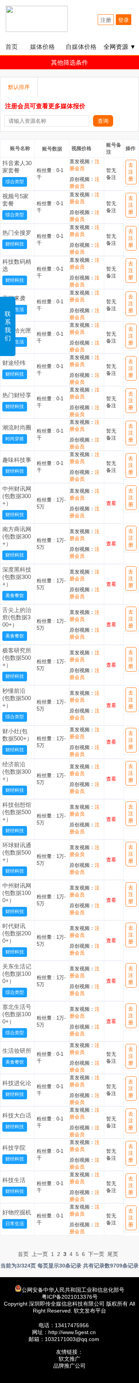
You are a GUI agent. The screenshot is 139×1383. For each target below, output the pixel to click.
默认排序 (19, 87)
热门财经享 (16, 395)
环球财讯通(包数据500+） (16, 852)
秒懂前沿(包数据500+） (16, 698)
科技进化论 (16, 1083)
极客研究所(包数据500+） (16, 657)
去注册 (130, 172)
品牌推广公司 (69, 1366)
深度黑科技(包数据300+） (16, 576)
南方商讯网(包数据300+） (16, 536)
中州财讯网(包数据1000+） (16, 892)
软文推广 (69, 1359)
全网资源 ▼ (119, 46)
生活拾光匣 (16, 330)
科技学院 (13, 1147)
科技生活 (13, 1180)
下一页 (96, 1254)
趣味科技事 (16, 460)
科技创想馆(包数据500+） (16, 812)
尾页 (112, 1254)
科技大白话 (16, 1115)
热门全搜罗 (16, 232)
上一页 (40, 1254)
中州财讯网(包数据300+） (16, 496)
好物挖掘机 (16, 1212)
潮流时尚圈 (16, 427)
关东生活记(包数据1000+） (16, 973)
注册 (105, 20)
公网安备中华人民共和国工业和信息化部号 (73, 1290)
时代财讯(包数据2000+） (16, 933)
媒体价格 (42, 46)
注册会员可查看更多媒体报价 (45, 106)
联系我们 (8, 326)
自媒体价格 (81, 46)
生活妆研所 (16, 1050)
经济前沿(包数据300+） (16, 771)
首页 (11, 46)
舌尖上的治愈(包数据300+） (16, 617)
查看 (111, 503)
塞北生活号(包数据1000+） (16, 1014)
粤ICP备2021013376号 (70, 1297)
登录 (123, 20)
